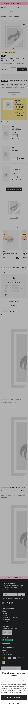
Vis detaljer (14, 703)
